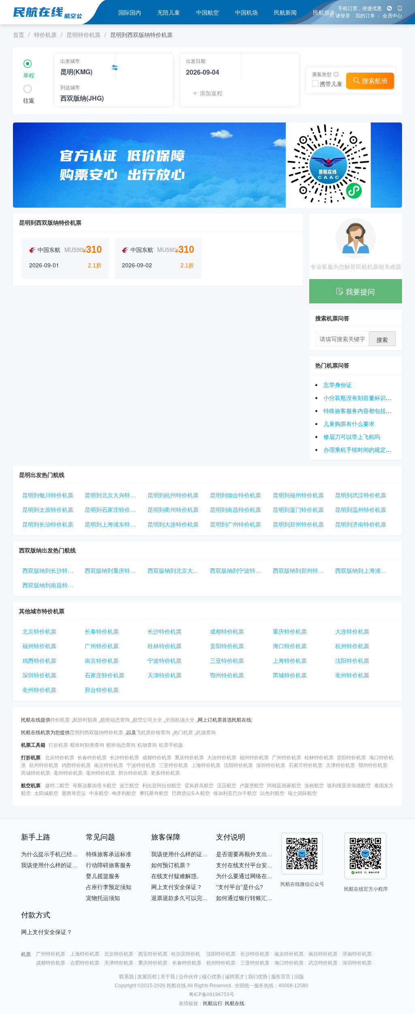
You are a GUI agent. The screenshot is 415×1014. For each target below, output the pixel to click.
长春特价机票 (102, 631)
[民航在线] (77, 12)
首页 (18, 34)
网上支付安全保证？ (176, 887)
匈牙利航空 (124, 792)
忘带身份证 (337, 384)
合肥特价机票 (84, 963)
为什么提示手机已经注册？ (55, 854)
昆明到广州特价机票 (235, 524)
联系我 (126, 977)
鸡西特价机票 (39, 660)
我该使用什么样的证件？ (52, 865)
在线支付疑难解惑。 (176, 876)
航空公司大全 (147, 719)
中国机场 (246, 12)
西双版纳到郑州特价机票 (302, 570)
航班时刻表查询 (87, 744)
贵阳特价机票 (227, 646)
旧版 (299, 977)
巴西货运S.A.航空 (191, 792)
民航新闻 (285, 12)
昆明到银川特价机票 (47, 495)
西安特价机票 (152, 954)
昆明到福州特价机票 (298, 495)
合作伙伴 (188, 977)
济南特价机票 (357, 954)
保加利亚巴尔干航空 (235, 792)
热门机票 (183, 731)
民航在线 (234, 1003)
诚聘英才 (234, 977)
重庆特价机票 (290, 631)
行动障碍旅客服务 (108, 865)
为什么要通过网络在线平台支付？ (258, 876)
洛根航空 (314, 785)
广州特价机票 (102, 646)
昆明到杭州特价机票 (173, 495)
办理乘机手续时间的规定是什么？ (366, 449)
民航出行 (212, 1003)
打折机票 (58, 744)
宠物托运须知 (103, 898)
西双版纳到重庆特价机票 (114, 570)
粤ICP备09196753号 (211, 994)
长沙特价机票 (165, 631)
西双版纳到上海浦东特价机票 (364, 570)
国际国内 (129, 12)
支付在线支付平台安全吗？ (250, 865)
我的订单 (365, 16)
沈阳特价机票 (352, 660)
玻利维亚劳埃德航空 (349, 785)
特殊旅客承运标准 (108, 854)
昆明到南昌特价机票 (235, 509)
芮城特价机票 (290, 675)
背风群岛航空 (199, 785)
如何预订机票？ (171, 865)
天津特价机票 (165, 675)
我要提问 (360, 291)
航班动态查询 (115, 719)
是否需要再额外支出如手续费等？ (258, 854)
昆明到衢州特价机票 (173, 509)
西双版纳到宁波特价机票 (239, 570)
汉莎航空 (226, 785)
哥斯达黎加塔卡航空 (94, 785)
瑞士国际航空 (302, 792)
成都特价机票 (227, 631)
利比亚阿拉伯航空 (161, 785)
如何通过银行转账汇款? (246, 898)
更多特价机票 (165, 772)
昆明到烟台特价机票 (235, 495)
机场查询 (206, 731)
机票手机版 (171, 744)
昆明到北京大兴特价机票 (114, 495)
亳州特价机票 (352, 675)
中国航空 (207, 12)
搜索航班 (375, 80)
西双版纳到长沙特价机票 (51, 570)
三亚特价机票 (227, 660)
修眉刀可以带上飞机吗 (351, 436)
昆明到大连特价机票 (173, 524)
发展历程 (147, 977)
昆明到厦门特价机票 (298, 509)
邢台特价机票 (102, 689)
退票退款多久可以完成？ (182, 898)
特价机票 (45, 34)
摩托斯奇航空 (154, 792)
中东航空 (99, 792)
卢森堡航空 (252, 785)
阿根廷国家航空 (284, 785)
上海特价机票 (290, 660)
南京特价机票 (102, 660)
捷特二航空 (57, 785)
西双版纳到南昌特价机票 (51, 585)
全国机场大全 (180, 719)
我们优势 (257, 977)
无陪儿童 (168, 12)
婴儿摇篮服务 (103, 876)
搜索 (382, 339)
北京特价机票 (39, 631)
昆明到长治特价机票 (47, 524)
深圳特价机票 (39, 675)
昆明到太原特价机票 (47, 509)
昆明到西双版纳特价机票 (96, 731)
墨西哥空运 (74, 792)
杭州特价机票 (352, 646)
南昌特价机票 (323, 954)
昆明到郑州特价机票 (298, 524)
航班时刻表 (85, 719)
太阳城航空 (46, 792)
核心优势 (211, 977)
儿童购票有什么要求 (348, 423)
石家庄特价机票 (104, 675)
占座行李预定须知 (108, 887)
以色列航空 (272, 792)
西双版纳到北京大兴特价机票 (177, 570)
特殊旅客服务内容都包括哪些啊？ (366, 410)
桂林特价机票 (165, 646)
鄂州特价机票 (227, 675)
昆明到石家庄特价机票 (113, 509)
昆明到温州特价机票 (360, 509)
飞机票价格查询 (153, 731)
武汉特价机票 (323, 963)
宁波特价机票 (165, 660)
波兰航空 (129, 785)
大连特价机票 (352, 631)
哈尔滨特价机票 (188, 954)
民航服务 (324, 12)
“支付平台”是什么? (239, 887)
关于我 (167, 977)
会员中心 (392, 16)
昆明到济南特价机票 (360, 524)
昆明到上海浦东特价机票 (114, 524)
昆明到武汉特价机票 (360, 495)
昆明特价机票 (83, 34)
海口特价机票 (290, 646)
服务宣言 (281, 977)
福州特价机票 (39, 646)
